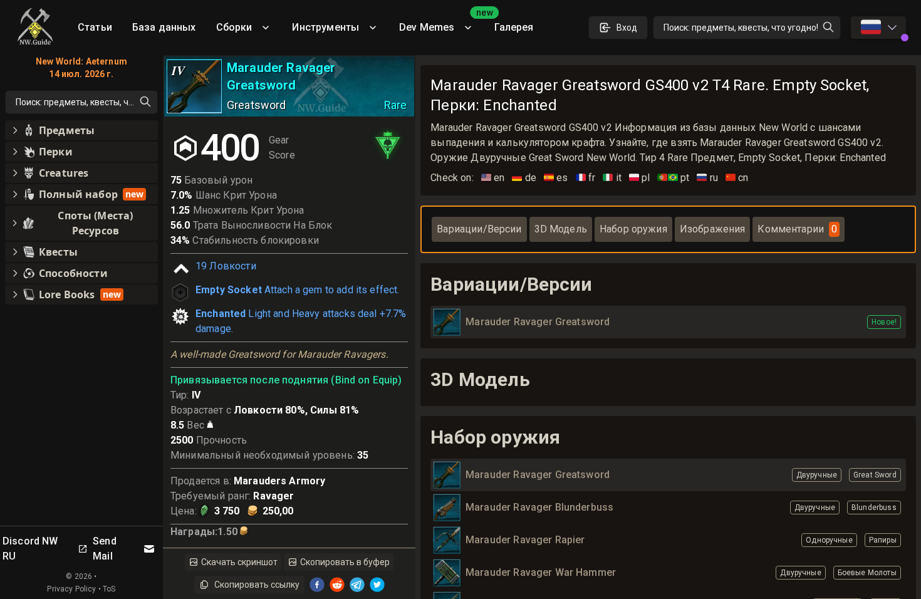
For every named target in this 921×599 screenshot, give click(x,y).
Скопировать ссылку (256, 585)
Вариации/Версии (479, 229)
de (524, 178)
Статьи (95, 27)
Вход (627, 28)
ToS (109, 589)
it (612, 178)
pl (639, 178)
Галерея (513, 27)
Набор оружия (633, 229)
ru (707, 178)
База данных (164, 27)
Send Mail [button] (105, 548)
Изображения (713, 229)
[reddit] (337, 584)
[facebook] (317, 584)
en (493, 178)
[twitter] (377, 584)
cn (737, 178)
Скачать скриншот (239, 562)
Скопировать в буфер (345, 562)
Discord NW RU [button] (30, 548)
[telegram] (357, 584)
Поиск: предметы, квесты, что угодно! (740, 28)
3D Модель (560, 229)
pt (673, 178)
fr (586, 178)
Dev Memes (441, 23)
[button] (81, 130)
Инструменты (325, 27)
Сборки (234, 27)
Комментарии (797, 229)
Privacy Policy (71, 589)
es (556, 178)
